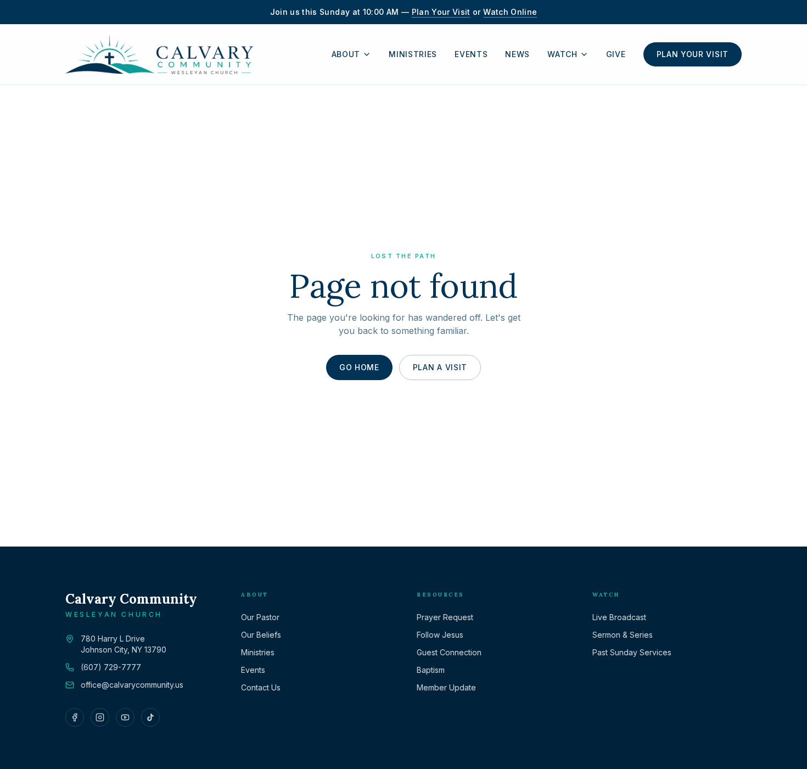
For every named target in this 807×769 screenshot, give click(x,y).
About (346, 54)
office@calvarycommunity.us (132, 684)
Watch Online (510, 11)
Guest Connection (449, 652)
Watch (562, 54)
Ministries (413, 54)
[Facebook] (74, 717)
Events (471, 54)
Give (616, 54)
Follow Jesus (440, 634)
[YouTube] (125, 717)
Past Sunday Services (631, 652)
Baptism (431, 670)
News (517, 54)
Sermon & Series (622, 634)
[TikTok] (150, 717)
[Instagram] (100, 717)
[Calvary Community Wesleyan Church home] (159, 54)
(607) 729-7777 (111, 667)
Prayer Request (445, 617)
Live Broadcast (619, 617)
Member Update (446, 687)
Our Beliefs (261, 634)
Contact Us (261, 687)
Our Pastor (260, 617)
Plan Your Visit (441, 11)
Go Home (359, 367)
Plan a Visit (440, 367)
